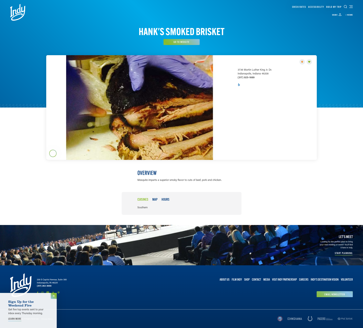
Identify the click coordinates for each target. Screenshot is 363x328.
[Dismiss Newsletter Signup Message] (54, 296)
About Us (224, 279)
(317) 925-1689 (246, 77)
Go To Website (181, 42)
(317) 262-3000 (44, 285)
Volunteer (347, 279)
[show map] (302, 62)
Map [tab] (155, 199)
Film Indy (237, 279)
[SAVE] (309, 62)
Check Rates (299, 6)
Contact (256, 279)
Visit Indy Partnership (284, 279)
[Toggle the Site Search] (345, 6)
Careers (303, 279)
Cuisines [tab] (142, 199)
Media (266, 279)
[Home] (17, 12)
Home (350, 15)
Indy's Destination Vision (325, 279)
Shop (247, 279)
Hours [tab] (165, 199)
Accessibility (316, 6)
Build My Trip (334, 6)
